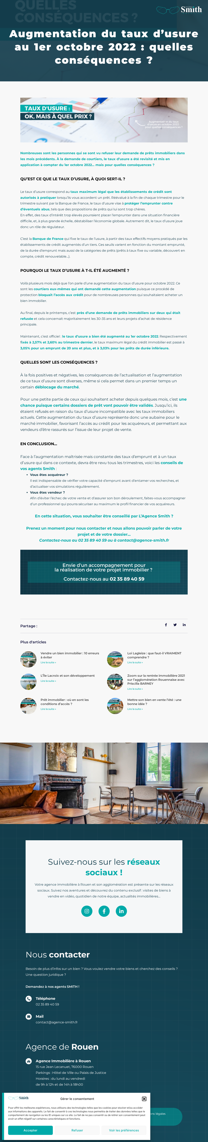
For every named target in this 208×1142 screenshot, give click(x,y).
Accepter (30, 1130)
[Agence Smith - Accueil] (179, 10)
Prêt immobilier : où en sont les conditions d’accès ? (65, 702)
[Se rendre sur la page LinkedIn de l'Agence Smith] (121, 911)
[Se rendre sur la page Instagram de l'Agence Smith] (86, 911)
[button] (144, 1099)
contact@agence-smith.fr (57, 1022)
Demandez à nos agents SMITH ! (52, 987)
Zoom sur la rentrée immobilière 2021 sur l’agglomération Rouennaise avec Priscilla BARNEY (156, 679)
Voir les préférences (124, 1130)
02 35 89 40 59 (47, 1004)
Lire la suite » (48, 662)
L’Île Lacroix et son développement (68, 676)
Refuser (77, 1130)
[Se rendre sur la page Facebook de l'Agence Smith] (104, 911)
